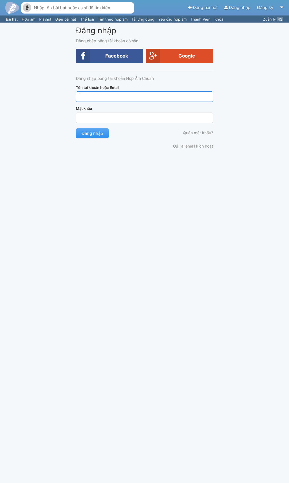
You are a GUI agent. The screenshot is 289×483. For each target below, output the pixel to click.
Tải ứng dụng (144, 19)
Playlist (45, 19)
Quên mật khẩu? (198, 132)
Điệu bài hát (66, 19)
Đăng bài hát (205, 7)
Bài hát (12, 19)
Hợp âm (29, 19)
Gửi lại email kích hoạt (193, 146)
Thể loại (87, 19)
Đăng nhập (239, 7)
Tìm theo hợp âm (113, 19)
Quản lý (272, 19)
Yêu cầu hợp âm (173, 19)
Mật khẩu (84, 108)
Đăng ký (265, 7)
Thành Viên (201, 19)
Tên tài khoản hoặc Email (97, 87)
